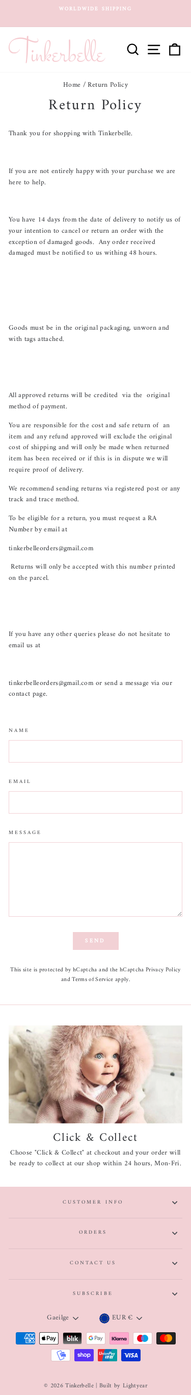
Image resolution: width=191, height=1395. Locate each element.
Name (19, 731)
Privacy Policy (163, 970)
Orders (93, 1232)
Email (20, 782)
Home (71, 85)
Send (95, 941)
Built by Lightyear (123, 1386)
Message (25, 833)
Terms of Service (92, 979)
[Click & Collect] (95, 1074)
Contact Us (93, 1263)
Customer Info (93, 1202)
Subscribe (93, 1293)
